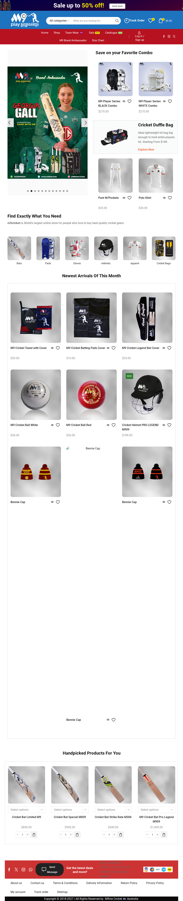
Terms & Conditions (65, 883)
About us (16, 883)
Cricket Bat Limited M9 (26, 817)
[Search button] (117, 20)
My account (18, 892)
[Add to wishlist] (130, 101)
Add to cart (26, 786)
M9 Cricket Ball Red (78, 425)
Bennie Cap (18, 502)
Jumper (144, 198)
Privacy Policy (155, 883)
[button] (28, 191)
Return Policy (129, 883)
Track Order (137, 20)
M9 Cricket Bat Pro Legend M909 (156, 819)
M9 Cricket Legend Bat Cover (140, 348)
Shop (57, 32)
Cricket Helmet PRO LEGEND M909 (140, 427)
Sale (94, 32)
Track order (41, 892)
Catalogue (113, 32)
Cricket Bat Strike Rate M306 (113, 817)
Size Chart (98, 40)
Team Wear (74, 32)
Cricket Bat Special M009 (70, 817)
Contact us (37, 883)
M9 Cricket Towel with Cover (29, 348)
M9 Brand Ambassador (73, 40)
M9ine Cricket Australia (122, 898)
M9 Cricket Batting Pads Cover (85, 348)
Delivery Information (99, 883)
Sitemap (62, 892)
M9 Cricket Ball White (24, 425)
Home (44, 32)
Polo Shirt (104, 198)
